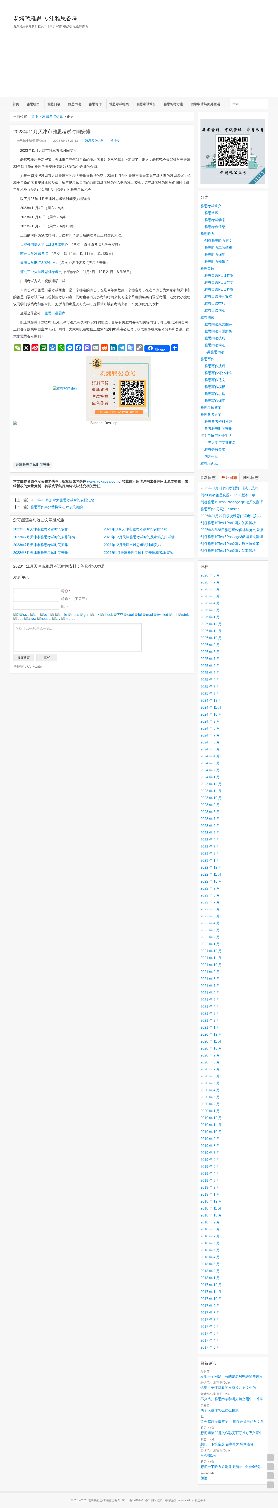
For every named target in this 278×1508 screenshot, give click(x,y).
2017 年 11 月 (210, 1292)
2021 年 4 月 (210, 1006)
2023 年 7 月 (210, 819)
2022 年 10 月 (211, 881)
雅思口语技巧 (214, 303)
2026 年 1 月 (210, 617)
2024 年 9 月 (210, 721)
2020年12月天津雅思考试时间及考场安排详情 (139, 537)
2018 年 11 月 (210, 1208)
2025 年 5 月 (210, 673)
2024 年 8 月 (210, 728)
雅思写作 (95, 104)
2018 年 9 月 (210, 1222)
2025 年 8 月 (210, 652)
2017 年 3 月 (210, 1347)
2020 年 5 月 (210, 1083)
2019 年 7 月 (210, 1153)
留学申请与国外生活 (205, 104)
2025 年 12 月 (211, 624)
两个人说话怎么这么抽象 (219, 1410)
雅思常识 (211, 213)
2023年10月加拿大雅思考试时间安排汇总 (62, 500)
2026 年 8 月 (210, 575)
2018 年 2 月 (210, 1271)
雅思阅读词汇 (214, 345)
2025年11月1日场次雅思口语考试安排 (229, 488)
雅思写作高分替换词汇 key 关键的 (56, 507)
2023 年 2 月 (210, 853)
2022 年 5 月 (210, 916)
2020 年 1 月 (210, 1111)
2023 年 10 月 (211, 798)
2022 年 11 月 (210, 874)
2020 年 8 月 (210, 1062)
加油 (203, 1478)
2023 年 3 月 (210, 846)
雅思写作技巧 (214, 366)
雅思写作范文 (214, 380)
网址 (64, 606)
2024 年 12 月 (211, 700)
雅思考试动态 (214, 220)
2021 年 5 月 (210, 999)
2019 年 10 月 (211, 1132)
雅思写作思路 (214, 394)
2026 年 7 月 (210, 582)
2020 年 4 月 (210, 1090)
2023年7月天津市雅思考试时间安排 (40, 545)
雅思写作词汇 (214, 401)
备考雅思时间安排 (218, 428)
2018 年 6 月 (210, 1243)
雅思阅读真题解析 (218, 331)
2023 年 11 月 (210, 791)
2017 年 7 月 (210, 1319)
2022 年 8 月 (210, 895)
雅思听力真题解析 (218, 248)
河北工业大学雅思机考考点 (41, 272)
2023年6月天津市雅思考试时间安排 (40, 529)
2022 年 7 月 (210, 902)
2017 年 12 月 (211, 1285)
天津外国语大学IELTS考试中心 (44, 244)
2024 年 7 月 (210, 735)
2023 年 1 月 (210, 860)
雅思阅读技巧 (214, 338)
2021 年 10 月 (211, 965)
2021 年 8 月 (210, 979)
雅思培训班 (209, 463)
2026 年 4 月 (210, 603)
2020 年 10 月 (211, 1048)
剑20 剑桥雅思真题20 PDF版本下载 (227, 495)
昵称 (66, 591)
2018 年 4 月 (210, 1257)
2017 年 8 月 (210, 1313)
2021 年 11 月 (210, 958)
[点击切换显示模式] (270, 1457)
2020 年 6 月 (210, 1076)
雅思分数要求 (214, 449)
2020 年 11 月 (210, 1041)
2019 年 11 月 (210, 1125)
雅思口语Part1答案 (218, 275)
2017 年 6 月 (210, 1326)
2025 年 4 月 (210, 680)
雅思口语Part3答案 (218, 289)
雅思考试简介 (146, 104)
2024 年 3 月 (210, 763)
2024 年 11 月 (210, 707)
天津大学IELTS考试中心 (39, 263)
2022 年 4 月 (210, 923)
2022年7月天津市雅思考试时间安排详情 (44, 537)
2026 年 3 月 (210, 610)
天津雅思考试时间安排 (32, 465)
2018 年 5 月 (210, 1250)
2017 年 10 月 (211, 1299)
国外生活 (211, 456)
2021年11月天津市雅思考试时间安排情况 (135, 529)
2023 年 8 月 (210, 812)
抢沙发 (115, 140)
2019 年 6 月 (210, 1159)
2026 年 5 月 (210, 596)
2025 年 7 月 (210, 659)
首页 (16, 104)
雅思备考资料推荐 (218, 421)
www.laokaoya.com (103, 481)
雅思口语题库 (55, 313)
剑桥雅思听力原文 (218, 241)
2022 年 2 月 (210, 937)
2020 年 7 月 (210, 1069)
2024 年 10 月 (211, 714)
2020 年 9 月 (210, 1055)
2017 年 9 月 (210, 1306)
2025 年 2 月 (210, 693)
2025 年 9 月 (210, 645)
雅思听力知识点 (216, 261)
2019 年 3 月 (210, 1180)
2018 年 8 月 (210, 1229)
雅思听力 (33, 104)
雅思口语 (53, 104)
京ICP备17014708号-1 (136, 1500)
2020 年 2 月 (210, 1104)
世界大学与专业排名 (220, 442)
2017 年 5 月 (210, 1333)
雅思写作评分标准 (218, 373)
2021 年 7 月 (210, 986)
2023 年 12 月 (211, 784)
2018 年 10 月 (211, 1215)
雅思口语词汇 (214, 310)
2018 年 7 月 (210, 1236)
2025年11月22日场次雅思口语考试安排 (230, 516)
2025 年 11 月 (210, 631)
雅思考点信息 (52, 116)
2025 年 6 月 (210, 666)
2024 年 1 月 (210, 777)
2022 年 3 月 (210, 930)
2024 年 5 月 (210, 749)
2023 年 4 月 (210, 839)
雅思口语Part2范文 (218, 282)
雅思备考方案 (173, 104)
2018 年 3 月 (210, 1264)
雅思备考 (200, 1500)
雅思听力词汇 (214, 255)
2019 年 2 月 (210, 1187)
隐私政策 (157, 1500)
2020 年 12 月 (211, 1034)
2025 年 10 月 (211, 638)
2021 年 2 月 (210, 1020)
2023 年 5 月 (210, 833)
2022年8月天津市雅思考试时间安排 (40, 553)
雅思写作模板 (214, 387)
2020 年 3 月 (210, 1097)
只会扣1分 (208, 1455)
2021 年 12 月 (211, 951)
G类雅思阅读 (214, 352)
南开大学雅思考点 (34, 253)
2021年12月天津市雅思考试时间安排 (132, 545)
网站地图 (170, 1500)
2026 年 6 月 (210, 589)
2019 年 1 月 (210, 1194)
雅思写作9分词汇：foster (219, 509)
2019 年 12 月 (211, 1118)
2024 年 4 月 (210, 756)
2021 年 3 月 (210, 1013)
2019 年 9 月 (210, 1139)
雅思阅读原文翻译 (218, 324)
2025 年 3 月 (210, 686)
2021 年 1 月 (210, 1027)
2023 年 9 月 (210, 805)
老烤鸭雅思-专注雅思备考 (45, 18)
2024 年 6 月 (210, 742)
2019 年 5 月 (210, 1166)
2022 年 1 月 (210, 944)
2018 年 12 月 (211, 1201)
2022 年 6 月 (210, 909)
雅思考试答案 (119, 104)
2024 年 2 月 (210, 770)
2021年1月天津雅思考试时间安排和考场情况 (138, 553)
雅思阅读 (74, 104)
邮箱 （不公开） (75, 599)
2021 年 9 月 (210, 972)
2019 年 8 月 (210, 1146)
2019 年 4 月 (210, 1173)
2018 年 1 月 (210, 1278)
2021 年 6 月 (210, 993)
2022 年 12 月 (211, 867)
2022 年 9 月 (210, 888)
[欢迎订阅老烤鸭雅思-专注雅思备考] (265, 5)
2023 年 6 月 (210, 826)
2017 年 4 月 (210, 1340)
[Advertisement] (139, 66)
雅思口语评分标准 (218, 296)
